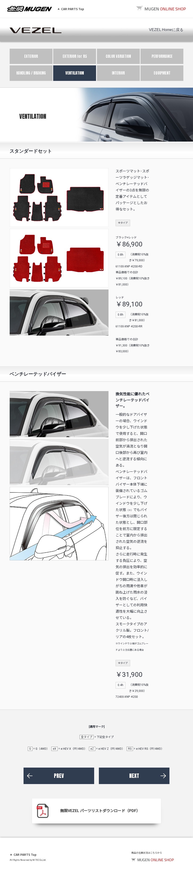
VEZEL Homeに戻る (166, 30)
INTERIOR (118, 73)
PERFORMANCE (162, 56)
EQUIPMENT (162, 73)
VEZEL (35, 30)
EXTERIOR (31, 56)
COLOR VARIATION (118, 56)
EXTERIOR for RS (75, 56)
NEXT (134, 776)
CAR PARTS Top (72, 8)
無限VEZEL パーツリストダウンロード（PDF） (100, 811)
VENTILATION (74, 73)
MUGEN (29, 9)
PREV (59, 776)
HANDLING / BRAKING (31, 73)
